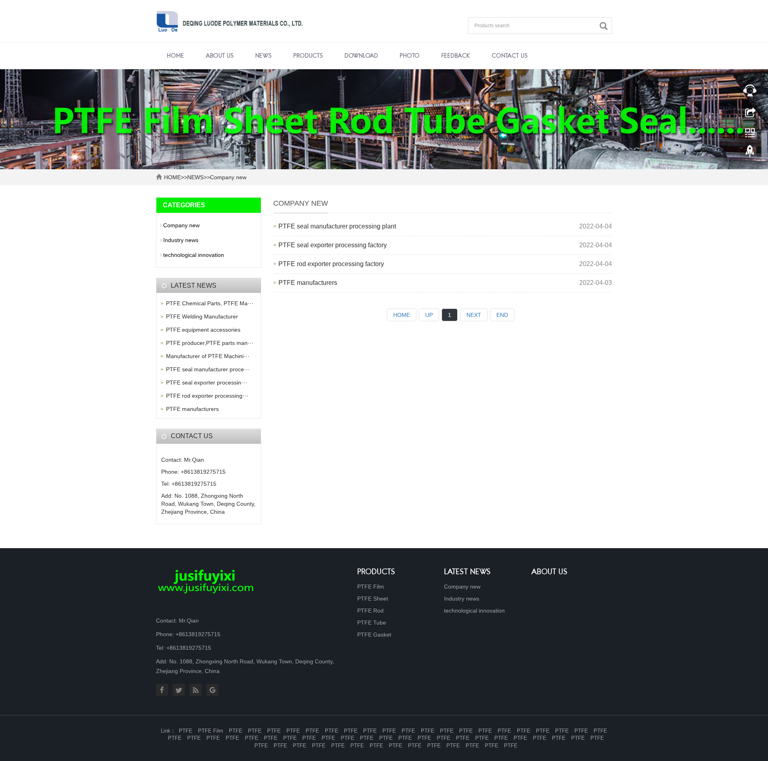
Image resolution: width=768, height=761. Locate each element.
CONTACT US (510, 56)
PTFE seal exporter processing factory (332, 245)
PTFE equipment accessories (203, 329)
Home (175, 56)
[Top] (750, 153)
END (502, 315)
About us (549, 572)
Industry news (180, 240)
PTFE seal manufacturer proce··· (208, 369)
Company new (228, 177)
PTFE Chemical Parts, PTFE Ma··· (210, 303)
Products (376, 572)
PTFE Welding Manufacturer (202, 316)
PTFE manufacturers (307, 282)
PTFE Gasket (374, 634)
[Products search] (606, 26)
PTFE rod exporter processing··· (207, 396)
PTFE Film (370, 586)
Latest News (467, 572)
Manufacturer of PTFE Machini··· (208, 356)
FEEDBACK (455, 56)
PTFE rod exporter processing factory (331, 263)
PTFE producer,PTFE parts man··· (210, 343)
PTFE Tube (371, 622)
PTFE (185, 731)
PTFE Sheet (372, 598)
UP (429, 315)
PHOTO (410, 56)
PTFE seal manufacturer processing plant (337, 226)
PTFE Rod (370, 610)
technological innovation (193, 255)
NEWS (263, 56)
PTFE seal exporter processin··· (206, 382)
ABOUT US (220, 56)
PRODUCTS (308, 56)
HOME (172, 177)
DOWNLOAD (361, 56)
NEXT (473, 315)
